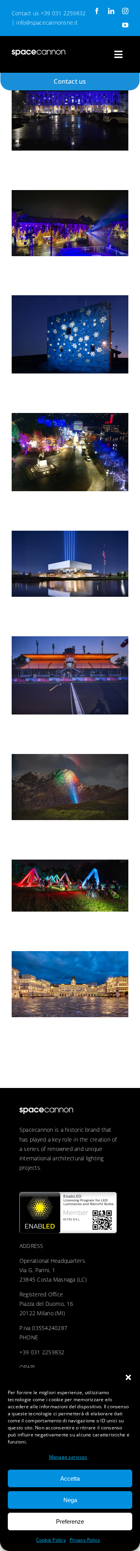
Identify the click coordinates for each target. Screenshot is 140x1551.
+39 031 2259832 (63, 13)
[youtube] (125, 25)
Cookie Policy (51, 1540)
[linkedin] (111, 11)
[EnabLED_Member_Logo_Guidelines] (68, 1195)
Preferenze (70, 1521)
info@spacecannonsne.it (46, 22)
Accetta (70, 1478)
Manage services (68, 1457)
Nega (70, 1500)
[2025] (70, 111)
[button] (128, 1377)
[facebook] (97, 11)
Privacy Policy (85, 1540)
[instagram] (125, 11)
